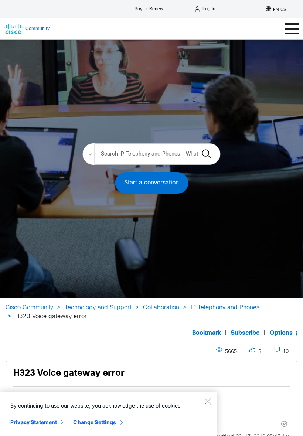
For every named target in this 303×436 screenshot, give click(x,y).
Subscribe (245, 333)
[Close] (207, 401)
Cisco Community (29, 307)
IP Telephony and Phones (225, 307)
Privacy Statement (33, 422)
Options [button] (281, 333)
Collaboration (161, 307)
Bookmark (206, 333)
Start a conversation (151, 182)
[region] (108, 414)
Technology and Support (98, 307)
